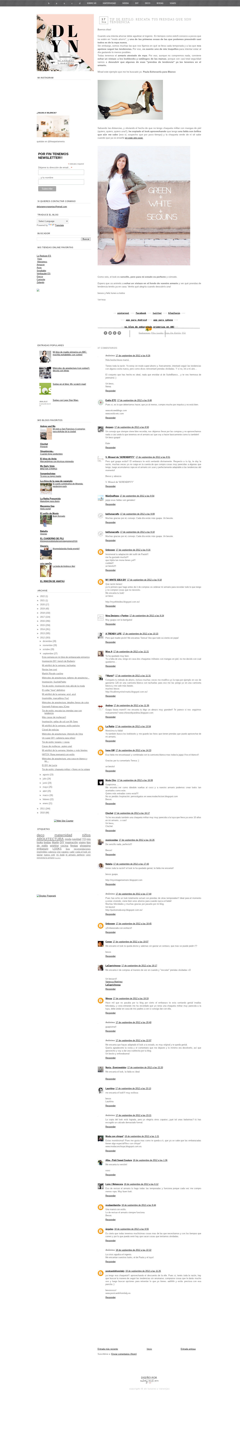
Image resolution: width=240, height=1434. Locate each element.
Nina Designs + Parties (116, 615)
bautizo (58, 858)
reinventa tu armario (46, 858)
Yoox (39, 259)
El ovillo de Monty (49, 513)
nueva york (49, 855)
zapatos (65, 852)
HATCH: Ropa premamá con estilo (58, 754)
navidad (76, 839)
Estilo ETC (110, 400)
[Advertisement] (136, 1365)
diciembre (48, 641)
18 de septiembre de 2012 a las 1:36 (150, 1160)
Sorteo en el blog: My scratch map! (69, 384)
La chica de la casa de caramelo (56, 481)
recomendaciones (82, 849)
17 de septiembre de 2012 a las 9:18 (144, 580)
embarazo (144, 333)
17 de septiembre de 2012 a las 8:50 (131, 427)
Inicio (149, 1349)
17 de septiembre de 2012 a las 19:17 (139, 965)
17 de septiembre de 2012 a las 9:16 (133, 550)
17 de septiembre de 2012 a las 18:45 (134, 923)
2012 (42, 637)
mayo (46, 787)
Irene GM (110, 750)
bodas (47, 842)
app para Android (136, 320)
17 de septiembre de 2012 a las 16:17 (132, 813)
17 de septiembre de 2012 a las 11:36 (131, 705)
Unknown (110, 550)
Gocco (40, 276)
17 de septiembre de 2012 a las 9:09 (137, 514)
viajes (82, 842)
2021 (42, 600)
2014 (42, 629)
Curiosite (41, 279)
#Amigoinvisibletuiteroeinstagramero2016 (58, 541)
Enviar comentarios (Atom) (124, 1354)
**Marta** (109, 675)
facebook (141, 313)
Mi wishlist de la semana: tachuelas (59, 665)
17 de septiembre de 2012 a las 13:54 (133, 726)
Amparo (109, 427)
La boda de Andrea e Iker (64, 566)
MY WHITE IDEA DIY (115, 580)
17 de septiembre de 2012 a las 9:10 (137, 532)
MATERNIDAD (109, 3)
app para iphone (163, 320)
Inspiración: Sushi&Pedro (54, 682)
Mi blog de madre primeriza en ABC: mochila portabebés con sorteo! (70, 353)
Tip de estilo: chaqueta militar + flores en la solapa (66, 769)
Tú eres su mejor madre (50, 476)
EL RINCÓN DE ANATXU (52, 581)
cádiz (88, 855)
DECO (147, 3)
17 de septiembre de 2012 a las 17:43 (131, 864)
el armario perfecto (75, 855)
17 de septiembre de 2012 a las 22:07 (133, 1040)
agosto (46, 774)
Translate (59, 225)
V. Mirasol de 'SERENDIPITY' (120, 457)
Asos (39, 267)
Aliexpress (42, 262)
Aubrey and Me (47, 426)
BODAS (160, 3)
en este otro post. (134, 138)
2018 (42, 613)
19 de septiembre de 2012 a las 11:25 (143, 1271)
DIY (136, 3)
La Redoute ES (44, 256)
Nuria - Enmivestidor (115, 1067)
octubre (46, 649)
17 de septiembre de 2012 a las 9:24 (146, 615)
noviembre (48, 645)
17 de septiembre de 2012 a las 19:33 (131, 998)
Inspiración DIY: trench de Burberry (58, 661)
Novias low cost (49, 669)
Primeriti (44, 447)
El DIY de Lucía (49, 765)
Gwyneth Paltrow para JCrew (55, 706)
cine (59, 852)
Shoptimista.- (47, 451)
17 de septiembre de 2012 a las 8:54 (137, 496)
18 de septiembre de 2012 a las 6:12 (141, 1184)
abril (45, 791)
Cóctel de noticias (50, 729)
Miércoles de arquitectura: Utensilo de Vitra (62, 734)
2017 (42, 617)
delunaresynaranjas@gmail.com (52, 206)
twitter (157, 313)
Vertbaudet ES (43, 273)
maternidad (63, 835)
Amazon (41, 264)
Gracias (43, 534)
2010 (42, 812)
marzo (46, 795)
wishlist (54, 845)
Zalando (40, 282)
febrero (46, 799)
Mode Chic (110, 780)
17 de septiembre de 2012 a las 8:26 (133, 355)
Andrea (109, 705)
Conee (108, 941)
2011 (42, 808)
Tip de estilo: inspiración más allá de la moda (63, 686)
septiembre (48, 653)
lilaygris (44, 546)
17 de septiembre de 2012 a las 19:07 (130, 941)
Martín (55, 842)
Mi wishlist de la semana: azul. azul (59, 694)
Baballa (44, 531)
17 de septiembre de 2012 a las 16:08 (135, 780)
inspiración (71, 842)
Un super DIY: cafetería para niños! (58, 738)
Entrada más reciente (108, 1349)
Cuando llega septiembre (51, 454)
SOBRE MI (91, 3)
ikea (68, 849)
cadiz (72, 852)
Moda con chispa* (114, 1136)
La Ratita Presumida (50, 498)
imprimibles (42, 852)
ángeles (109, 1229)
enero (46, 803)
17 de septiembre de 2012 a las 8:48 (134, 400)
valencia (52, 852)
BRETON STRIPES (48, 469)
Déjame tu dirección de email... (55, 167)
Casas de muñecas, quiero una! (57, 746)
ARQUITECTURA (50, 839)
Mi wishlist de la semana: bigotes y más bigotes (65, 750)
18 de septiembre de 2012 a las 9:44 (138, 1205)
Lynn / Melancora (114, 1184)
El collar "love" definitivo (53, 690)
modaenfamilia (112, 1205)
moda (68, 839)
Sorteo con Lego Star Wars (65, 400)
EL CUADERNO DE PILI (52, 538)
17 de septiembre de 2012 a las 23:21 (133, 1115)
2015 (42, 625)
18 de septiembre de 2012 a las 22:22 (133, 1250)
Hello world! (45, 509)
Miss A (108, 651)
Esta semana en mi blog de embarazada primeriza (65, 657)
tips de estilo (172, 333)
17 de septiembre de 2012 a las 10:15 (140, 633)
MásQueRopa (112, 496)
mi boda (60, 855)
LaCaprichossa (112, 965)
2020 (42, 604)
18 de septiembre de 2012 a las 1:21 (142, 1136)
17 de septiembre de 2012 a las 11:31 (133, 675)
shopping (85, 845)
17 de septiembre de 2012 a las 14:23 (133, 750)
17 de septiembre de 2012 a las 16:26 (136, 840)
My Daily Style (47, 466)
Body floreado (59, 516)
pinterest (123, 313)
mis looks (157, 333)
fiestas (74, 845)
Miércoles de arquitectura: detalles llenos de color (65, 702)
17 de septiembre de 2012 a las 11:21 (131, 651)
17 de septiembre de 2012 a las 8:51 (153, 457)
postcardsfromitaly (114, 1271)
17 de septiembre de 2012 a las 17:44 (133, 894)
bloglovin (174, 313)
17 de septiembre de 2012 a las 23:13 (133, 1088)
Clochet (109, 813)
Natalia (108, 864)
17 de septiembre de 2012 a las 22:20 (145, 1067)
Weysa (108, 998)
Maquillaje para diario (50, 501)
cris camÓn (46, 563)
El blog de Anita (48, 459)
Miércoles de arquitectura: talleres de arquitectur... (65, 678)
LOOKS (57, 848)
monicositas (111, 840)
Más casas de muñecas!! (54, 717)
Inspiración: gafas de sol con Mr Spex (60, 721)
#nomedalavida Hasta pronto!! (66, 549)
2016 (42, 621)
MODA (125, 3)
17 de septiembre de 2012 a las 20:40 (133, 1022)
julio (45, 778)
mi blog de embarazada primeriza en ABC (149, 327)
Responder (110, 391)
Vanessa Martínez (114, 982)
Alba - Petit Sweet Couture (118, 1160)
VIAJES (173, 3)
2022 (42, 596)
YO (184, 333)
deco (40, 835)
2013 (42, 633)
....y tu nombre (45, 177)
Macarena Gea (47, 506)
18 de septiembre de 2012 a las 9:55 (131, 1229)
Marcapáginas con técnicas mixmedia (57, 461)
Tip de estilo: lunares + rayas (56, 742)
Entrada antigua (188, 1349)
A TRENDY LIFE (113, 633)
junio (45, 783)
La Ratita (109, 726)
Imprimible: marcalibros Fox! (55, 698)
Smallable (41, 270)
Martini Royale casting (52, 673)
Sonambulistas (47, 473)
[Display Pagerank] (46, 896)
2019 (42, 608)
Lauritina (109, 1088)
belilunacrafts (112, 514)
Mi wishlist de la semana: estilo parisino (61, 725)
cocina (64, 845)
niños (86, 835)
